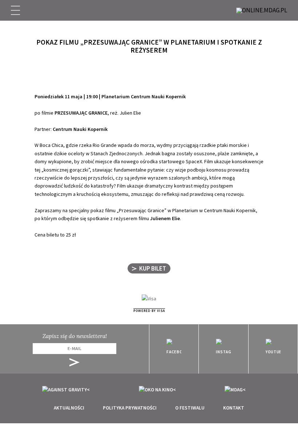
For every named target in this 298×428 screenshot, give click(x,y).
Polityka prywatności (130, 408)
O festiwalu (190, 408)
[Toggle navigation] (15, 10)
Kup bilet (152, 268)
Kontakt (233, 408)
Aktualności (69, 408)
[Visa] (149, 298)
